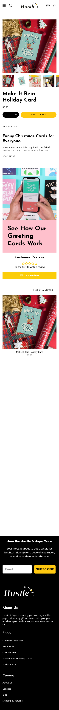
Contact (7, 688)
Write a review (29, 275)
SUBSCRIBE (45, 569)
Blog (5, 694)
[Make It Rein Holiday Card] (29, 322)
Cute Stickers (9, 652)
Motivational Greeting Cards (17, 658)
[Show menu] (4, 5)
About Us (7, 682)
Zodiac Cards (9, 664)
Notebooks (8, 646)
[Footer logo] (19, 591)
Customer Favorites (13, 640)
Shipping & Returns (13, 700)
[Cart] (54, 5)
